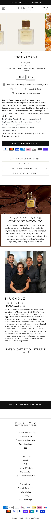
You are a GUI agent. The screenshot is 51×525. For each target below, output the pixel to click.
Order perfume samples (25, 432)
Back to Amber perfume (27, 404)
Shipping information (25, 168)
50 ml (30, 77)
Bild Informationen (25, 173)
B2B (25, 448)
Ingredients (25, 164)
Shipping (31, 68)
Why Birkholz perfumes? (25, 159)
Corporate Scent (25, 436)
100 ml (21, 77)
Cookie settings (25, 500)
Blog (25, 440)
